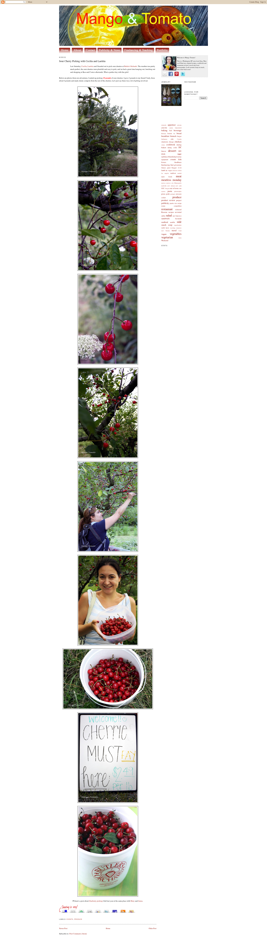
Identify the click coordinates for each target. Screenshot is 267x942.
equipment (164, 159)
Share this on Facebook (115, 910)
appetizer (172, 124)
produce (176, 197)
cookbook (170, 144)
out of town (174, 188)
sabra (163, 215)
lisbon (179, 170)
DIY (179, 151)
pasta (170, 191)
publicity (165, 203)
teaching (172, 228)
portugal (172, 194)
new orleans (171, 186)
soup (170, 224)
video (179, 238)
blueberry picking (96, 901)
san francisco (177, 216)
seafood (164, 222)
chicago (171, 142)
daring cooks (172, 147)
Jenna (140, 901)
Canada (179, 139)
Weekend (164, 240)
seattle (172, 222)
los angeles (165, 173)
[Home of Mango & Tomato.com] (65, 52)
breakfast (165, 136)
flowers (163, 162)
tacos (167, 228)
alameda (163, 125)
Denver (163, 151)
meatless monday (171, 180)
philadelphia (177, 191)
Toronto (167, 231)
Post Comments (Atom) (78, 933)
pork (168, 194)
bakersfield (178, 128)
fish (179, 159)
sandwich (165, 218)
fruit (172, 165)
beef (170, 130)
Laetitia (90, 66)
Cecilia (84, 66)
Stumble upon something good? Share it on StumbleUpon (81, 910)
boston (169, 133)
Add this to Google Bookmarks (98, 910)
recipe (179, 203)
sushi (163, 228)
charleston (164, 142)
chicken (178, 141)
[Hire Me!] (139, 52)
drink (163, 154)
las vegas (169, 170)
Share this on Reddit (90, 910)
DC (180, 147)
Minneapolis (177, 183)
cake (172, 139)
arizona (179, 125)
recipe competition (171, 206)
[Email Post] (59, 916)
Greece (163, 168)
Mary (133, 901)
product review (168, 200)
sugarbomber (177, 225)
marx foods (166, 177)
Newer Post (63, 928)
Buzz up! (131, 910)
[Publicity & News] (110, 52)
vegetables (175, 234)
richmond (178, 209)
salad (169, 215)
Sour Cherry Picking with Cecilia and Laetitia (82, 61)
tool (162, 231)
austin (171, 128)
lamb (163, 170)
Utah (180, 231)
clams (163, 145)
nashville (164, 186)
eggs (179, 153)
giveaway (177, 165)
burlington (164, 139)
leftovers (174, 170)
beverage (177, 130)
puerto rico (173, 203)
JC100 (179, 168)
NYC (163, 188)
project (178, 200)
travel (174, 230)
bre (174, 133)
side (179, 222)
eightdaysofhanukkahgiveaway (171, 157)
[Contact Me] (90, 52)
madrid (179, 173)
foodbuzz (178, 162)
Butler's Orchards (130, 66)
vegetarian (167, 237)
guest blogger (172, 168)
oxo (180, 188)
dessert (172, 151)
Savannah (178, 219)
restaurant (167, 209)
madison (173, 173)
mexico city (170, 183)
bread (179, 133)
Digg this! (73, 910)
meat (178, 176)
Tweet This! (106, 910)
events (173, 159)
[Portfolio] (162, 52)
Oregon (167, 188)
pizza (163, 194)
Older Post (152, 928)
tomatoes (178, 228)
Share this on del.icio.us (64, 910)
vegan (163, 234)
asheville (164, 128)
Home (108, 928)
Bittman (163, 133)
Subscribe (123, 910)
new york (178, 186)
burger (179, 136)
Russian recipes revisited (171, 212)
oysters (163, 191)
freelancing (165, 165)
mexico (163, 183)
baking (164, 130)
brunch (173, 136)
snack (163, 224)
